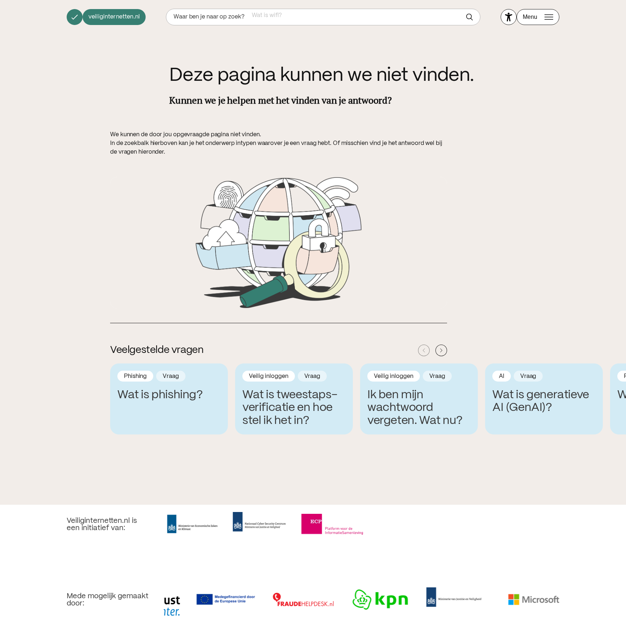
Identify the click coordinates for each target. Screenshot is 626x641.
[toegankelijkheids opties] (509, 17)
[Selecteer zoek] (471, 17)
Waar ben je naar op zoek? (209, 17)
